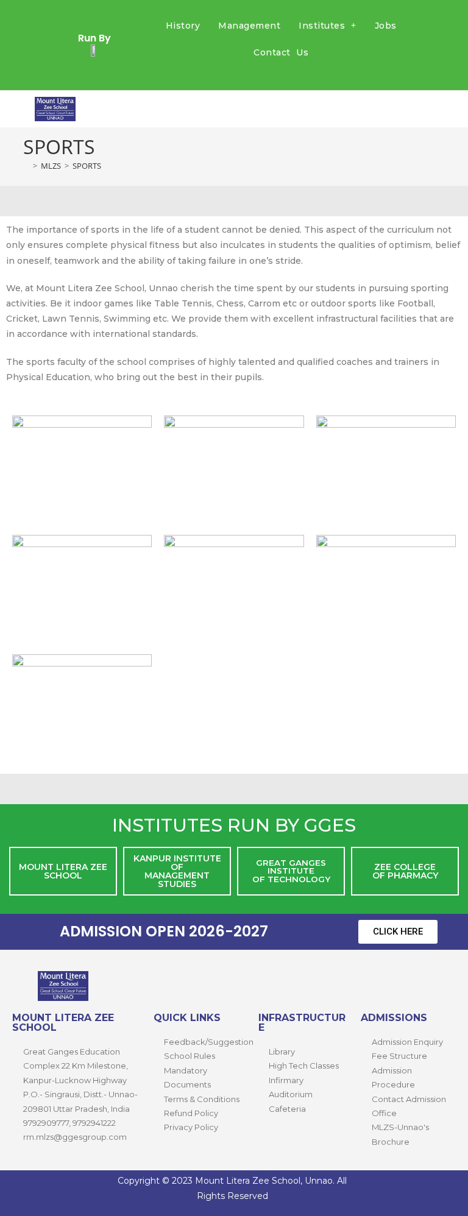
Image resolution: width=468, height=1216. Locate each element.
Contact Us (281, 52)
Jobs (386, 25)
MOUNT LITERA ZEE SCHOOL (63, 871)
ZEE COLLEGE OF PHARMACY (405, 871)
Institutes (322, 25)
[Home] (26, 165)
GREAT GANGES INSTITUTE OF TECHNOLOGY (291, 871)
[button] (327, 25)
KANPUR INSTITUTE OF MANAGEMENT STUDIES (177, 871)
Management (249, 25)
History (183, 25)
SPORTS (87, 165)
